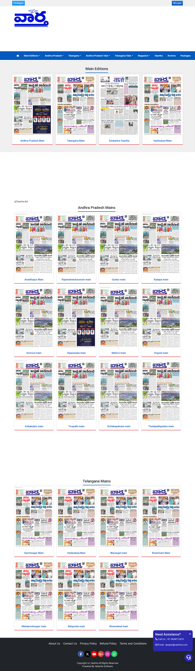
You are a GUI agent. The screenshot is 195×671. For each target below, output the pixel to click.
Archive (172, 55)
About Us (54, 643)
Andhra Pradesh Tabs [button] (97, 55)
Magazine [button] (143, 55)
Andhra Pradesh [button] (53, 55)
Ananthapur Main (34, 279)
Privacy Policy (88, 643)
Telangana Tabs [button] (123, 55)
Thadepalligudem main (161, 426)
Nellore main (119, 353)
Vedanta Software (104, 666)
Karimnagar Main (34, 553)
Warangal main (118, 553)
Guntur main (119, 279)
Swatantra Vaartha (119, 140)
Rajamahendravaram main (76, 279)
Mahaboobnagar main (34, 626)
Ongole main (161, 353)
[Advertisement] (126, 29)
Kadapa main (161, 279)
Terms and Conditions (133, 643)
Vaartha (159, 55)
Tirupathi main (76, 426)
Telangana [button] (73, 55)
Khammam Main (161, 553)
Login (178, 3)
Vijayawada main (76, 353)
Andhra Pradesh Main (32, 140)
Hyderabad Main (163, 140)
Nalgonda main (76, 626)
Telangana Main (76, 140)
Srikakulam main (34, 426)
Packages (18, 3)
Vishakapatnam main (118, 426)
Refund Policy (108, 643)
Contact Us (70, 643)
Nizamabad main (118, 626)
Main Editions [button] (31, 55)
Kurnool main (34, 353)
